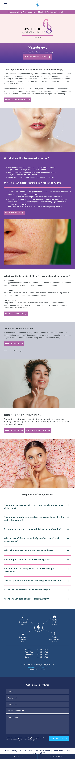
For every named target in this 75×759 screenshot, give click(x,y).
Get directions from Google (37, 667)
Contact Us (18, 756)
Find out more (12, 344)
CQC (35, 753)
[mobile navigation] (5, 5)
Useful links (58, 751)
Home (24, 52)
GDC (68, 751)
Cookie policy (26, 751)
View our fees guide (36, 430)
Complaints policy (42, 751)
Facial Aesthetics (35, 52)
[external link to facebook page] (41, 753)
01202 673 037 (56, 756)
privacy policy (29, 739)
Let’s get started (14, 314)
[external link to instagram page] (44, 753)
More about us (12, 213)
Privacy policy (11, 751)
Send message (57, 738)
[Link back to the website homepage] (37, 4)
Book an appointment (35, 57)
